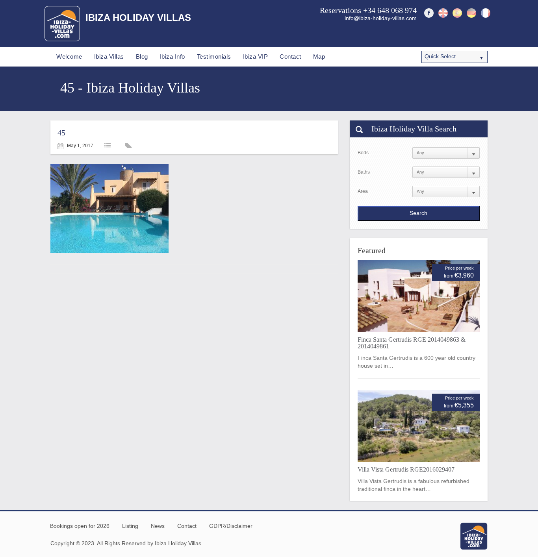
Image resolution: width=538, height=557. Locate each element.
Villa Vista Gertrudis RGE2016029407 (406, 469)
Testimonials (214, 56)
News (158, 526)
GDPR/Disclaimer (230, 526)
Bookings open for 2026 (79, 526)
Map (319, 56)
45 (61, 132)
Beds (363, 152)
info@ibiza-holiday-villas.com (381, 18)
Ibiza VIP (255, 56)
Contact (290, 56)
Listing (130, 526)
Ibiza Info (172, 56)
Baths (364, 172)
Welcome (69, 56)
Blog (142, 56)
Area (363, 191)
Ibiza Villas (109, 56)
